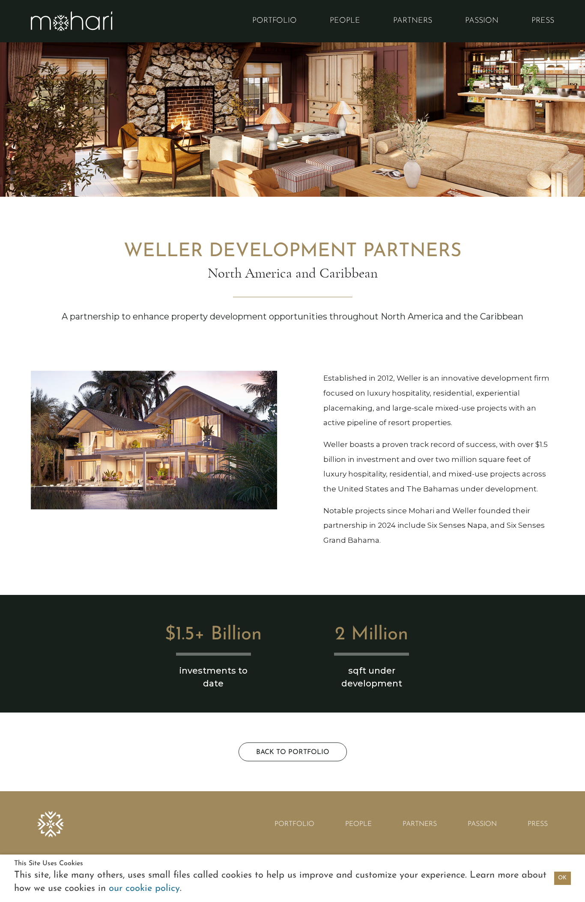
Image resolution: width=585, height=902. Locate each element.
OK (562, 878)
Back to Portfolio (292, 752)
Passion (481, 21)
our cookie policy (144, 888)
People (345, 21)
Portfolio (274, 21)
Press (542, 21)
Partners (412, 21)
